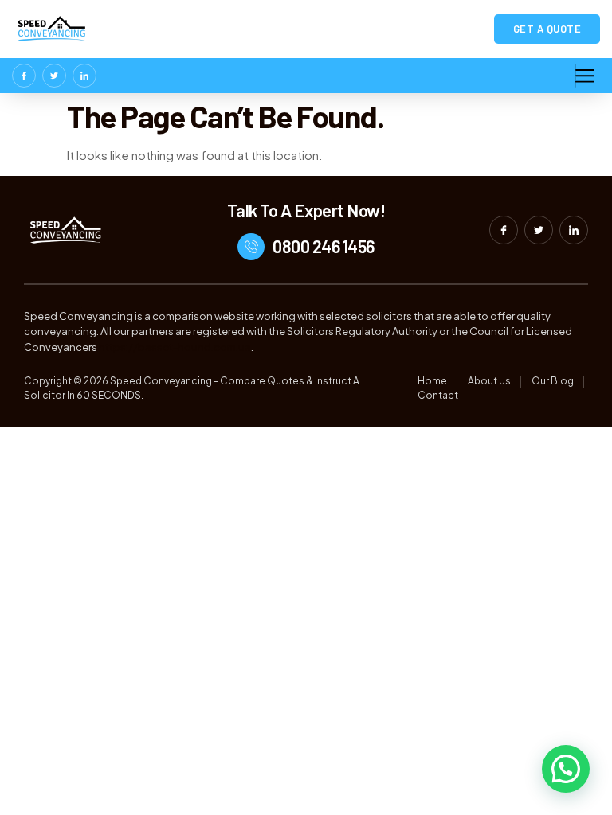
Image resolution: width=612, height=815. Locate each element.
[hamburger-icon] (575, 76)
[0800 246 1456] (251, 246)
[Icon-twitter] (54, 76)
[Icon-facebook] (24, 76)
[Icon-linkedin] (84, 76)
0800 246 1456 (324, 246)
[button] (566, 769)
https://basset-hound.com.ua (175, 347)
